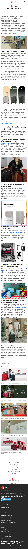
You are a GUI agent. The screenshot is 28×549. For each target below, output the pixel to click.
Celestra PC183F (18, 307)
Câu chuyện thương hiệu (14, 467)
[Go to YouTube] (17, 496)
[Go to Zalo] (22, 496)
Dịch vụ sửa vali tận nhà (6, 538)
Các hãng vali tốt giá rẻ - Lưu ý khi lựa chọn (12, 418)
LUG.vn (14, 354)
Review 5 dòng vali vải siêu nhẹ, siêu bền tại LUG (13, 383)
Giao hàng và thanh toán (6, 524)
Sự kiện (14, 473)
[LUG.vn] (14, 1)
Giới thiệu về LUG (5, 507)
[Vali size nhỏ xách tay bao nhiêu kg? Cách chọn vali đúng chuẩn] (14, 392)
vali (25, 26)
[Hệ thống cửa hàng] (24, 2)
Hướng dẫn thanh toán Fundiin (8, 517)
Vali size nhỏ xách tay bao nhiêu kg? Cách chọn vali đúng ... (13, 400)
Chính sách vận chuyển (6, 536)
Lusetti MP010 (22, 188)
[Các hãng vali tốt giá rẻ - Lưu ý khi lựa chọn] (14, 410)
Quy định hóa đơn (5, 527)
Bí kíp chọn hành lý (14, 463)
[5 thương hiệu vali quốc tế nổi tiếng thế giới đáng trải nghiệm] (14, 444)
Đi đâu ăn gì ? (14, 465)
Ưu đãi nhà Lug (14, 469)
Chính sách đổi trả (5, 529)
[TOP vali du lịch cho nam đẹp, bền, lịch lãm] (14, 427)
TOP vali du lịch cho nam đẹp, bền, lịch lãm (12, 435)
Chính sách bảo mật (5, 534)
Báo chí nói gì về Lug (14, 471)
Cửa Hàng (3, 512)
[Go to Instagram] (19, 496)
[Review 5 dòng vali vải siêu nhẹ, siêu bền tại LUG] (14, 375)
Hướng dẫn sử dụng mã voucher (8, 522)
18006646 (4, 354)
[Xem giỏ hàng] (26, 1)
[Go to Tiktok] (24, 496)
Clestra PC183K (5, 143)
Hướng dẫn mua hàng (6, 520)
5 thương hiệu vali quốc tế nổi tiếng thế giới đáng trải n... (12, 453)
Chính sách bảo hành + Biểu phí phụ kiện (10, 531)
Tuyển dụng (3, 509)
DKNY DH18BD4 (14, 232)
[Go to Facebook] (15, 496)
